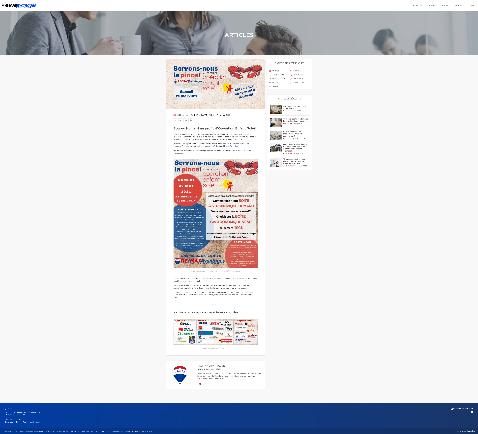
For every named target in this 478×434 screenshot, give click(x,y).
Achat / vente (278, 79)
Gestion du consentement (142, 431)
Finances (297, 71)
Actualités (182, 115)
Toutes (275, 71)
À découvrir (278, 75)
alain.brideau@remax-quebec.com (26, 422)
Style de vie (298, 83)
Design (275, 87)
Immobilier (298, 75)
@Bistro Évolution (230, 146)
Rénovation (298, 79)
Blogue (432, 5)
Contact (459, 5)
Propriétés (417, 5)
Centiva (471, 431)
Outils (445, 5)
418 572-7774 (14, 420)
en (472, 5)
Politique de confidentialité (99, 431)
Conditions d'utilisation (121, 431)
